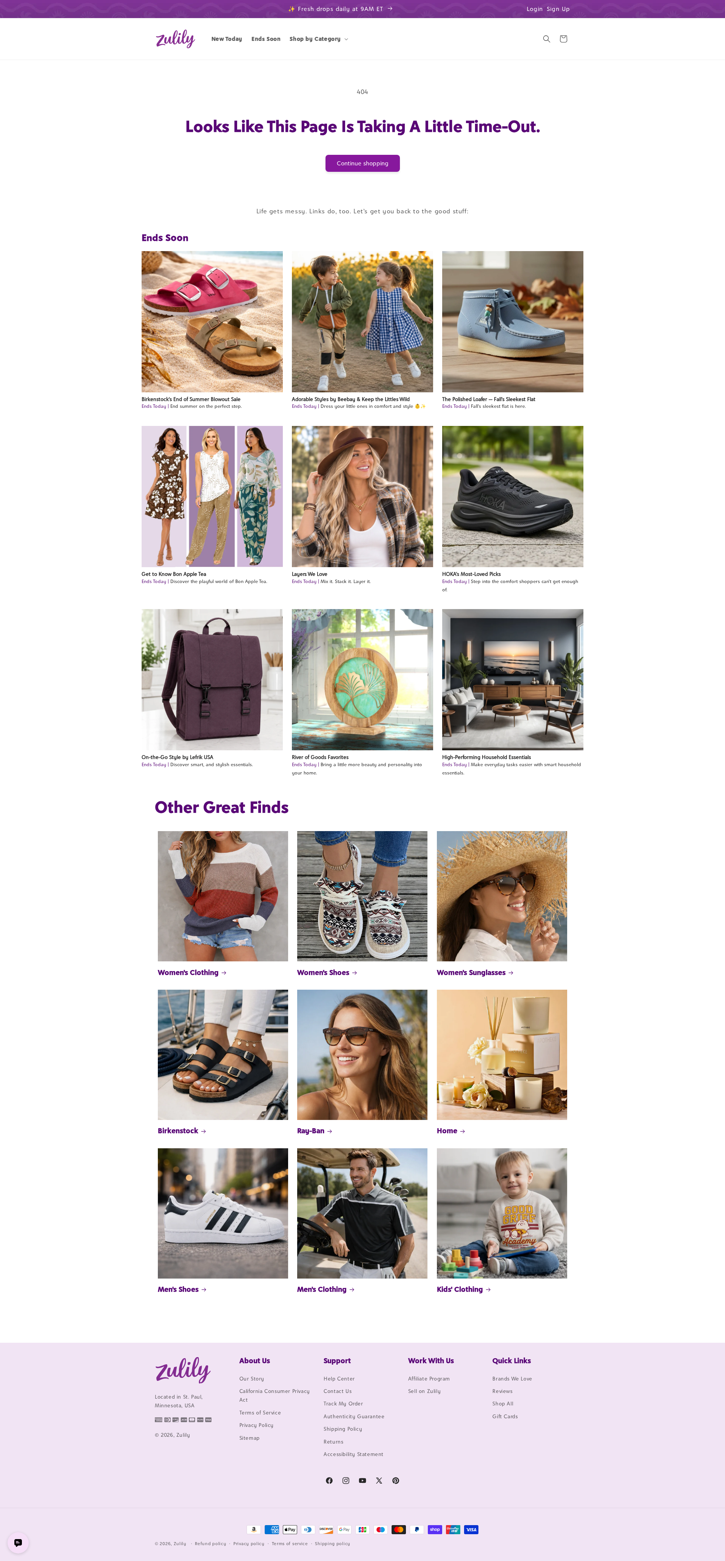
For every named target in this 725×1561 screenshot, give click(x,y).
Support (337, 1360)
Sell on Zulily (424, 1391)
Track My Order (343, 1404)
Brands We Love (512, 1379)
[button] (318, 39)
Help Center (339, 1379)
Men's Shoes (178, 1289)
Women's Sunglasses (471, 972)
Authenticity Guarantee (354, 1416)
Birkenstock (178, 1130)
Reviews (502, 1391)
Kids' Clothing (460, 1289)
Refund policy (210, 1543)
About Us (254, 1360)
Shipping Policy (343, 1429)
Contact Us (338, 1391)
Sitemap (249, 1438)
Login (535, 8)
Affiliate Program (429, 1379)
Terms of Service (260, 1413)
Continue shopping (363, 163)
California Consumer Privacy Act (274, 1395)
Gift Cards (505, 1416)
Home (447, 1130)
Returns (333, 1442)
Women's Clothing (188, 972)
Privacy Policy (256, 1425)
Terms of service (290, 1543)
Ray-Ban (310, 1130)
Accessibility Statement (354, 1454)
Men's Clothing (322, 1289)
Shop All (502, 1404)
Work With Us (431, 1360)
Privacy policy (249, 1543)
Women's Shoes (323, 972)
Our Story (251, 1379)
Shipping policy (332, 1543)
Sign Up (558, 8)
